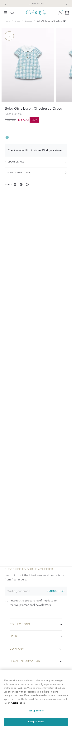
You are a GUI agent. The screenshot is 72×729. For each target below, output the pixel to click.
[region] (36, 699)
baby (17, 21)
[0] (67, 12)
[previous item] (5, 4)
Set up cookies (36, 711)
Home (7, 21)
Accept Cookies (36, 722)
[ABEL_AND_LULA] (36, 12)
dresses (28, 21)
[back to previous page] (9, 35)
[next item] (67, 4)
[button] (36, 150)
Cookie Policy (18, 703)
